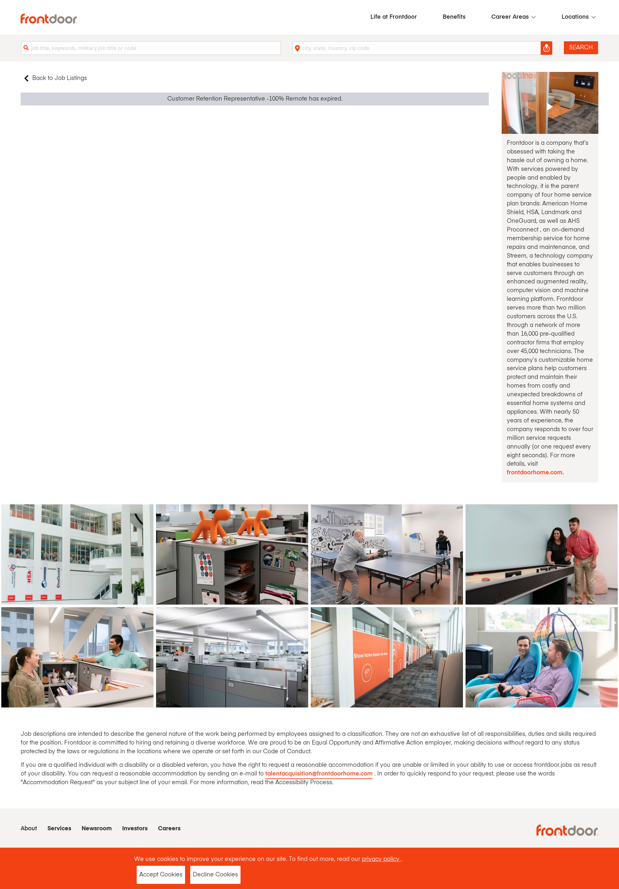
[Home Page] (49, 19)
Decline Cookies (215, 875)
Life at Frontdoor (393, 17)
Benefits (454, 17)
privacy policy (381, 859)
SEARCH (581, 48)
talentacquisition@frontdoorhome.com (319, 774)
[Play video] (550, 103)
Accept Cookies (160, 875)
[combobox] (151, 48)
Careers (169, 829)
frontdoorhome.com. (535, 473)
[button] (513, 17)
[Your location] (546, 48)
